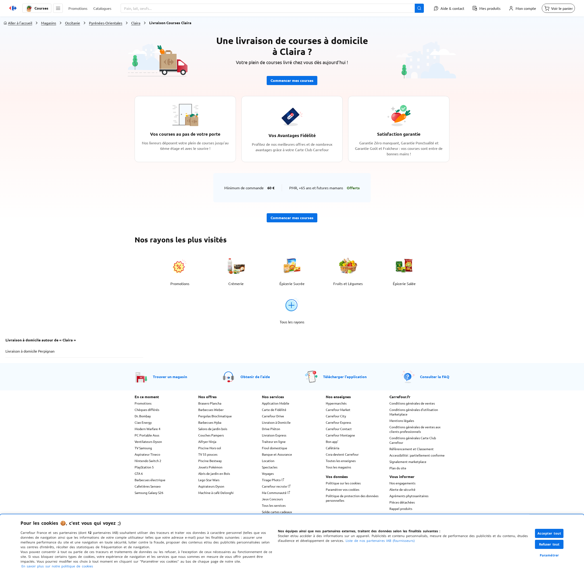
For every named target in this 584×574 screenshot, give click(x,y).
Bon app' (332, 441)
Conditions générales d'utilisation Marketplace (413, 412)
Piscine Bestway (210, 461)
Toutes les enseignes (341, 461)
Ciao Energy (143, 422)
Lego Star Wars (208, 480)
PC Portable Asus (147, 435)
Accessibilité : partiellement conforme (417, 455)
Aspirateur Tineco (147, 454)
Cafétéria (332, 448)
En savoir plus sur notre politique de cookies (57, 566)
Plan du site (397, 468)
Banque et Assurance (277, 454)
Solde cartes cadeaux (277, 512)
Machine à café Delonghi (216, 493)
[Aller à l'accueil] (13, 8)
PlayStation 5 (144, 467)
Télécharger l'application (345, 376)
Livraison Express (274, 435)
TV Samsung (143, 448)
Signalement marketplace (407, 462)
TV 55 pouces (207, 454)
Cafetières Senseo (148, 486)
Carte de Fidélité (274, 410)
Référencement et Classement (411, 449)
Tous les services (274, 505)
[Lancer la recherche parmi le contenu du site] (419, 8)
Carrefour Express (338, 422)
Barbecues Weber (211, 410)
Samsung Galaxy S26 (149, 493)
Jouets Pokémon (210, 467)
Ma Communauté (274, 493)
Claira (135, 23)
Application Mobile (275, 403)
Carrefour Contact (339, 429)
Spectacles (269, 467)
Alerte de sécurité (402, 489)
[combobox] (272, 8)
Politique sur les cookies (343, 483)
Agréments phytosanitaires (408, 496)
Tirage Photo (271, 480)
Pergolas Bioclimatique (215, 416)
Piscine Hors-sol (209, 448)
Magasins (48, 23)
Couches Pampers (211, 435)
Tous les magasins (338, 467)
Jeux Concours (272, 499)
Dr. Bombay (143, 416)
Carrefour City (336, 416)
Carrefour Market (338, 410)
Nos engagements (402, 483)
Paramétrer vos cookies (342, 489)
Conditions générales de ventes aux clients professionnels (415, 429)
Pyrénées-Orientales (105, 23)
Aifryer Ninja (207, 441)
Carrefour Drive (273, 416)
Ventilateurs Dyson (148, 441)
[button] (58, 8)
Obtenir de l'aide (255, 376)
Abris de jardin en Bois (214, 473)
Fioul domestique (274, 448)
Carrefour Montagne (340, 435)
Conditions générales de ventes (412, 403)
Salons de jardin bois (212, 429)
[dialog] (292, 544)
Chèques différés (147, 410)
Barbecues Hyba (209, 422)
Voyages (268, 473)
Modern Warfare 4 (147, 429)
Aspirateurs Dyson (211, 486)
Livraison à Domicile (276, 422)
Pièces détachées (402, 502)
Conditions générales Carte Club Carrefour (412, 440)
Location (268, 461)
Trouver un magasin (170, 376)
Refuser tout (549, 544)
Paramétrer (549, 555)
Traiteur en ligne (274, 441)
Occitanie (72, 23)
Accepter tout (549, 533)
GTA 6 (139, 473)
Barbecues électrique (150, 480)
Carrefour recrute (275, 486)
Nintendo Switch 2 (148, 461)
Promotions (143, 403)
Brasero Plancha (209, 403)
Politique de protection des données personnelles (352, 498)
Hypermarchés (336, 403)
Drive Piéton (271, 429)
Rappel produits (400, 508)
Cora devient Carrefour (342, 454)
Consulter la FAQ (434, 376)
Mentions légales (401, 420)
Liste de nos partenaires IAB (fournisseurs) (380, 540)
